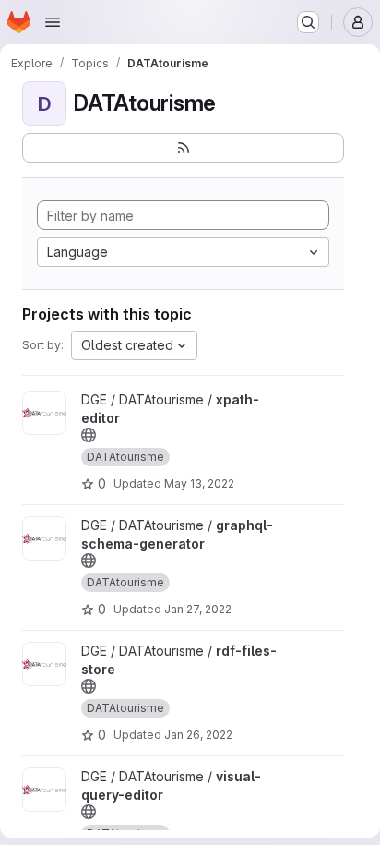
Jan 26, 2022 (198, 735)
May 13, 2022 (199, 483)
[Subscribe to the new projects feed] (183, 148)
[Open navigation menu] (52, 22)
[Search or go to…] (308, 22)
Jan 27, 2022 (198, 609)
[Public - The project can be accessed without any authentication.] (88, 435)
